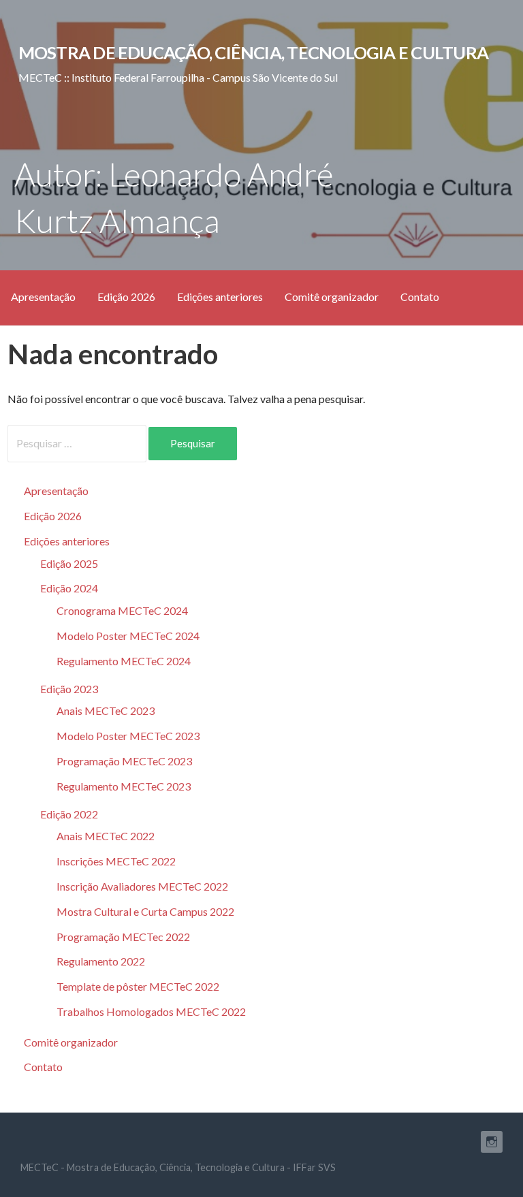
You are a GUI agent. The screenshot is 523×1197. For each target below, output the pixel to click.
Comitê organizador (332, 296)
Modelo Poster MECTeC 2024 (128, 635)
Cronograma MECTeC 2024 (122, 610)
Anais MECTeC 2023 (106, 710)
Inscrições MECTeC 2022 (116, 861)
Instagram (492, 1142)
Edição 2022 (69, 814)
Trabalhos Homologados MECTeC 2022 (151, 1011)
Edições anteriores (220, 296)
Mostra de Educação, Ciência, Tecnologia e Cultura (253, 52)
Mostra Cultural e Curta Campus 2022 (145, 911)
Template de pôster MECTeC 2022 (138, 986)
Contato (419, 296)
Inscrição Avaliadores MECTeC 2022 (142, 886)
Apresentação (43, 296)
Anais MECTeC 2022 (106, 835)
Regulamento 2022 (101, 961)
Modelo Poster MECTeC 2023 (128, 735)
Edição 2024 (69, 587)
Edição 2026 (126, 296)
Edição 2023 (69, 688)
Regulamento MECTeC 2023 (124, 786)
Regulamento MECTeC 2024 (124, 660)
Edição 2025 (69, 563)
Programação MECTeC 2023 (124, 760)
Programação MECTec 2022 (123, 936)
